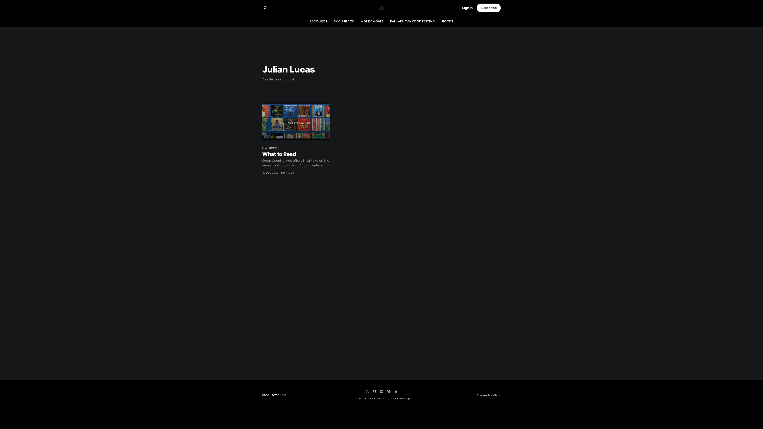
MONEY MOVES (372, 21)
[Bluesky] (388, 391)
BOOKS (447, 21)
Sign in (467, 8)
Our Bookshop (400, 398)
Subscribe (489, 8)
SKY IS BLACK (344, 21)
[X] (367, 391)
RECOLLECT (318, 21)
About (359, 398)
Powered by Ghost (489, 395)
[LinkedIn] (381, 391)
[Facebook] (374, 391)
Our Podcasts (377, 398)
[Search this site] (265, 8)
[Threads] (396, 391)
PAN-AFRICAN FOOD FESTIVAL (413, 21)
